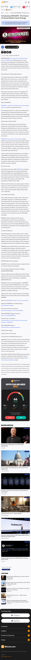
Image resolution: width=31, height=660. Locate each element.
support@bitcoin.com (6, 656)
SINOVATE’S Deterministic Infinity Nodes (11, 139)
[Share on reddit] (7, 52)
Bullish (21, 417)
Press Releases (7, 12)
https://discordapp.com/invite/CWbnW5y (12, 310)
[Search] (26, 2)
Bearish (10, 417)
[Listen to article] (2, 47)
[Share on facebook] (2, 52)
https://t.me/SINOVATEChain (8, 315)
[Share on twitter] (5, 52)
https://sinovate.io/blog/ (7, 305)
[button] (17, 47)
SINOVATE (19, 169)
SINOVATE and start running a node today (17, 300)
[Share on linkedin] (10, 52)
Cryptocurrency (6, 569)
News (2, 12)
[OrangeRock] (9, 9)
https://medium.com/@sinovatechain (10, 327)
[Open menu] (29, 2)
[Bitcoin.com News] (5, 2)
